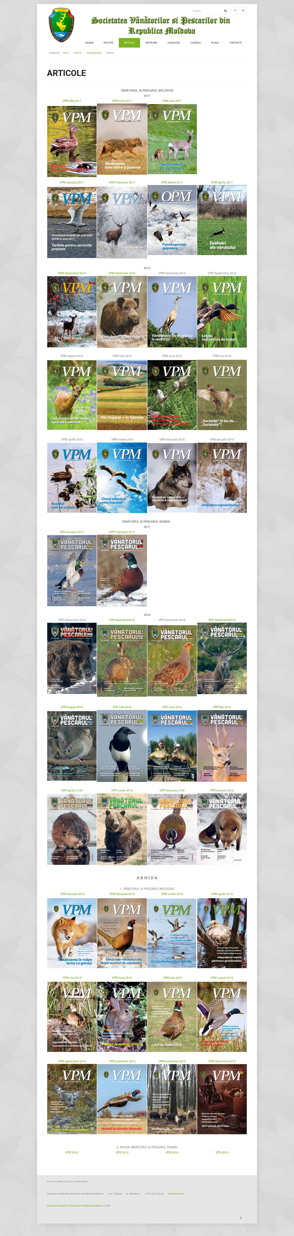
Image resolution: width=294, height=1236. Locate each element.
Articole (129, 42)
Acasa (89, 42)
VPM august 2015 (222, 978)
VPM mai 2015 (72, 978)
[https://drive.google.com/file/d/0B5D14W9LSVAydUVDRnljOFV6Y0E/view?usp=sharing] (72, 1099)
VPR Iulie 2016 (122, 707)
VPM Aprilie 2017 (222, 182)
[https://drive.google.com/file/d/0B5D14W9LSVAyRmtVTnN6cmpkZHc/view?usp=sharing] (171, 933)
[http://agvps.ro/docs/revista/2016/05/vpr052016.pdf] (222, 746)
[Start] (225, 10)
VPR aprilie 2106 (71, 790)
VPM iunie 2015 (122, 978)
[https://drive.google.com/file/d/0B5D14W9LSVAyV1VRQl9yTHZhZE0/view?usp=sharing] (122, 1016)
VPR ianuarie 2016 (222, 790)
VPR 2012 (72, 1152)
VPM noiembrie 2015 (172, 1061)
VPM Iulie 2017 (172, 101)
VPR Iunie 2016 (172, 707)
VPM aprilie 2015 (222, 894)
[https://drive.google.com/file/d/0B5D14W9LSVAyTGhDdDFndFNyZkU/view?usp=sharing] (122, 933)
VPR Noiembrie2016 (122, 620)
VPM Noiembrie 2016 (121, 273)
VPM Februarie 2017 (122, 182)
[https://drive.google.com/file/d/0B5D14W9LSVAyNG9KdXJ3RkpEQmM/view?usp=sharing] (172, 1099)
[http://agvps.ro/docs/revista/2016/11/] (122, 660)
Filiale (215, 42)
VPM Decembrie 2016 (72, 273)
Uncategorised (94, 52)
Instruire (151, 42)
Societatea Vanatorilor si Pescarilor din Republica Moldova (75, 1205)
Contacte (235, 42)
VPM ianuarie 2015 (72, 894)
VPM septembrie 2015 (72, 1061)
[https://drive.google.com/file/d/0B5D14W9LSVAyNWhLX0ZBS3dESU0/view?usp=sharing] (222, 933)
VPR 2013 (122, 1152)
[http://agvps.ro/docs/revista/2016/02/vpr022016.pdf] (172, 829)
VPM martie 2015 (172, 894)
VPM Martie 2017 (172, 182)
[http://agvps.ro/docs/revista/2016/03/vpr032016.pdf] (122, 829)
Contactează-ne (176, 1193)
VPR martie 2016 (122, 790)
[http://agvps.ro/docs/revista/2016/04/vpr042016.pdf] (72, 829)
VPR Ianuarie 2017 (72, 532)
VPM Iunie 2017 (122, 101)
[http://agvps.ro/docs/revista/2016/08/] (72, 746)
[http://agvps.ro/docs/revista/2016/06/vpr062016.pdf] (172, 746)
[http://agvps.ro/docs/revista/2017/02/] (122, 570)
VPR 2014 (172, 1152)
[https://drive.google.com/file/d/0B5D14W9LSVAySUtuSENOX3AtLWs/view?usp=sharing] (222, 1016)
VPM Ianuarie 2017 (72, 182)
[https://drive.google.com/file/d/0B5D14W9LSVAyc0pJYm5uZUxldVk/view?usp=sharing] (122, 1099)
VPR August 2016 (72, 707)
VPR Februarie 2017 (122, 532)
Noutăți (108, 42)
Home (66, 52)
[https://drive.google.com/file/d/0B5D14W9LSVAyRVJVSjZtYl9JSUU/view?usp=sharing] (72, 1016)
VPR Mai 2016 (222, 707)
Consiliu (195, 42)
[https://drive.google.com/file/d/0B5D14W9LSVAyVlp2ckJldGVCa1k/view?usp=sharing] (222, 1099)
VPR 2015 (222, 1152)
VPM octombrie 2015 (122, 1061)
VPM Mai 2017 (72, 101)
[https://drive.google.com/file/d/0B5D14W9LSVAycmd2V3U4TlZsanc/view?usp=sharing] (72, 933)
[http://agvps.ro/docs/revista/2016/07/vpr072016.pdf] (122, 746)
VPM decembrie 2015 (222, 1061)
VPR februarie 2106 (172, 790)
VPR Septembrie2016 (222, 620)
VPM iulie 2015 (172, 978)
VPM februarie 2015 (122, 894)
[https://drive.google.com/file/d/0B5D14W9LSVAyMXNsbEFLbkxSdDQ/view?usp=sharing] (172, 1016)
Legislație (174, 42)
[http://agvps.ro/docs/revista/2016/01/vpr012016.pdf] (222, 829)
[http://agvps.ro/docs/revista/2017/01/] (72, 570)
